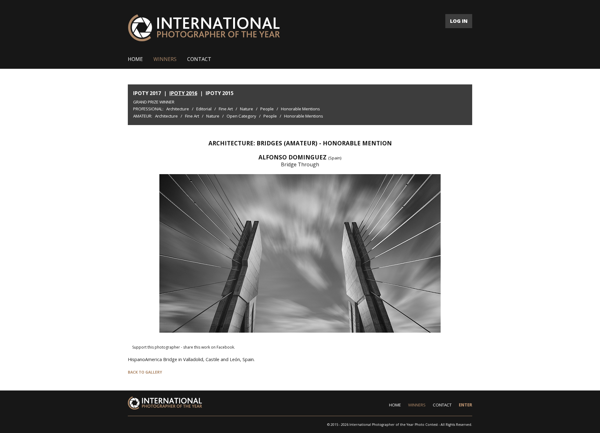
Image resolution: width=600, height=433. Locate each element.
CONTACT (199, 59)
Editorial (204, 109)
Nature (246, 109)
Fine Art (226, 109)
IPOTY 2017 (147, 93)
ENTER (465, 405)
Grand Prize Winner (153, 102)
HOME (135, 59)
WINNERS (165, 59)
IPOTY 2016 (183, 93)
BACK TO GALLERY (145, 372)
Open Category (241, 116)
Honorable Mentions (300, 109)
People (267, 109)
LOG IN (459, 21)
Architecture (177, 109)
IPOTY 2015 (219, 93)
